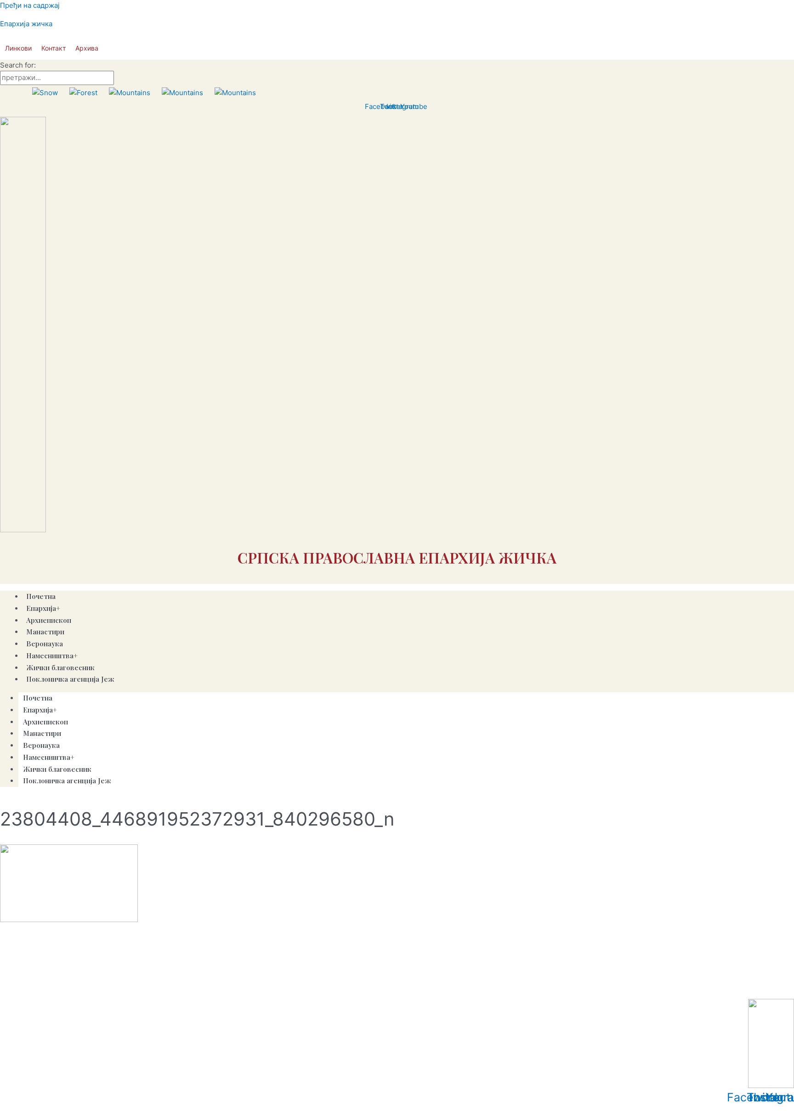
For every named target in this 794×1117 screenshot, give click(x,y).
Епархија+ (43, 608)
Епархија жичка (26, 23)
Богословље (188, 987)
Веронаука (41, 745)
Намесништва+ (52, 655)
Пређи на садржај (30, 5)
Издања (124, 987)
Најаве (153, 987)
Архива (86, 48)
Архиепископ (45, 721)
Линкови (18, 48)
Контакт (53, 48)
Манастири (42, 733)
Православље (45, 987)
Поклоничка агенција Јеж (70, 679)
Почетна (37, 697)
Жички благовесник (57, 769)
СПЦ (10, 987)
